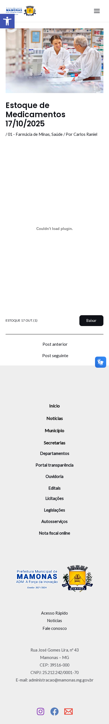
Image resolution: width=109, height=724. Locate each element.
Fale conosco (54, 628)
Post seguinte (55, 356)
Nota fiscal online (54, 533)
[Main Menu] (96, 10)
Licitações (54, 498)
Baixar (91, 320)
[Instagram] (40, 711)
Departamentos (54, 453)
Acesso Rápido (54, 613)
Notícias (54, 418)
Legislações (54, 510)
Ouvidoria (54, 476)
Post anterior (55, 344)
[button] (7, 21)
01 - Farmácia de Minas (29, 134)
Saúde (57, 134)
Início (54, 405)
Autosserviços (54, 521)
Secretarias (54, 442)
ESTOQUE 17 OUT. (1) (21, 320)
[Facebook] (54, 711)
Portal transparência (54, 465)
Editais (54, 488)
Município (54, 430)
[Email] (68, 711)
